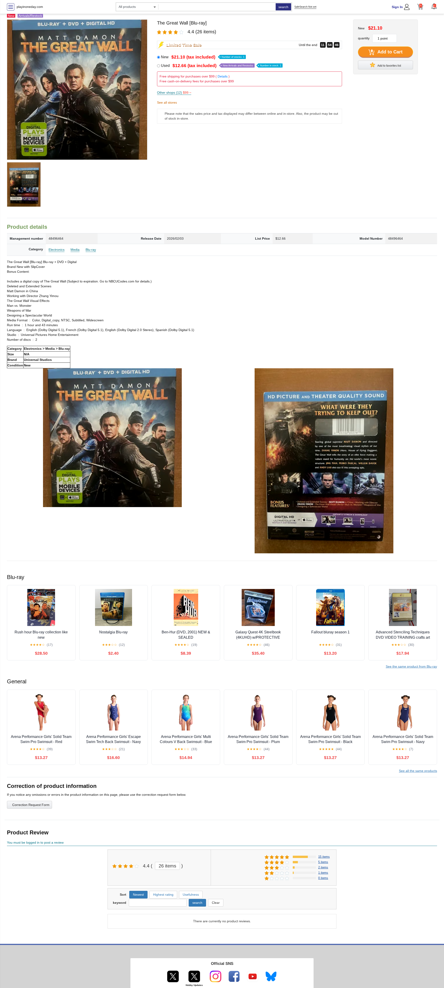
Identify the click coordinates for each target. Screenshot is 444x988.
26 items (167, 865)
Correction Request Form (30, 805)
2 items (323, 867)
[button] (434, 6)
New (202, 57)
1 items (323, 872)
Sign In (397, 7)
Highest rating (163, 894)
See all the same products (418, 771)
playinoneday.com (30, 7)
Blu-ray (91, 249)
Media (75, 249)
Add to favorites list (389, 65)
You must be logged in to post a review (35, 842)
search (283, 7)
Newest (138, 894)
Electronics (57, 249)
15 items (324, 856)
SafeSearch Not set (305, 6)
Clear (216, 902)
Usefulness (191, 894)
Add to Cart (389, 51)
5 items (323, 862)
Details (223, 76)
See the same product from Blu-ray (411, 666)
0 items (323, 878)
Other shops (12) (174, 92)
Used (221, 65)
